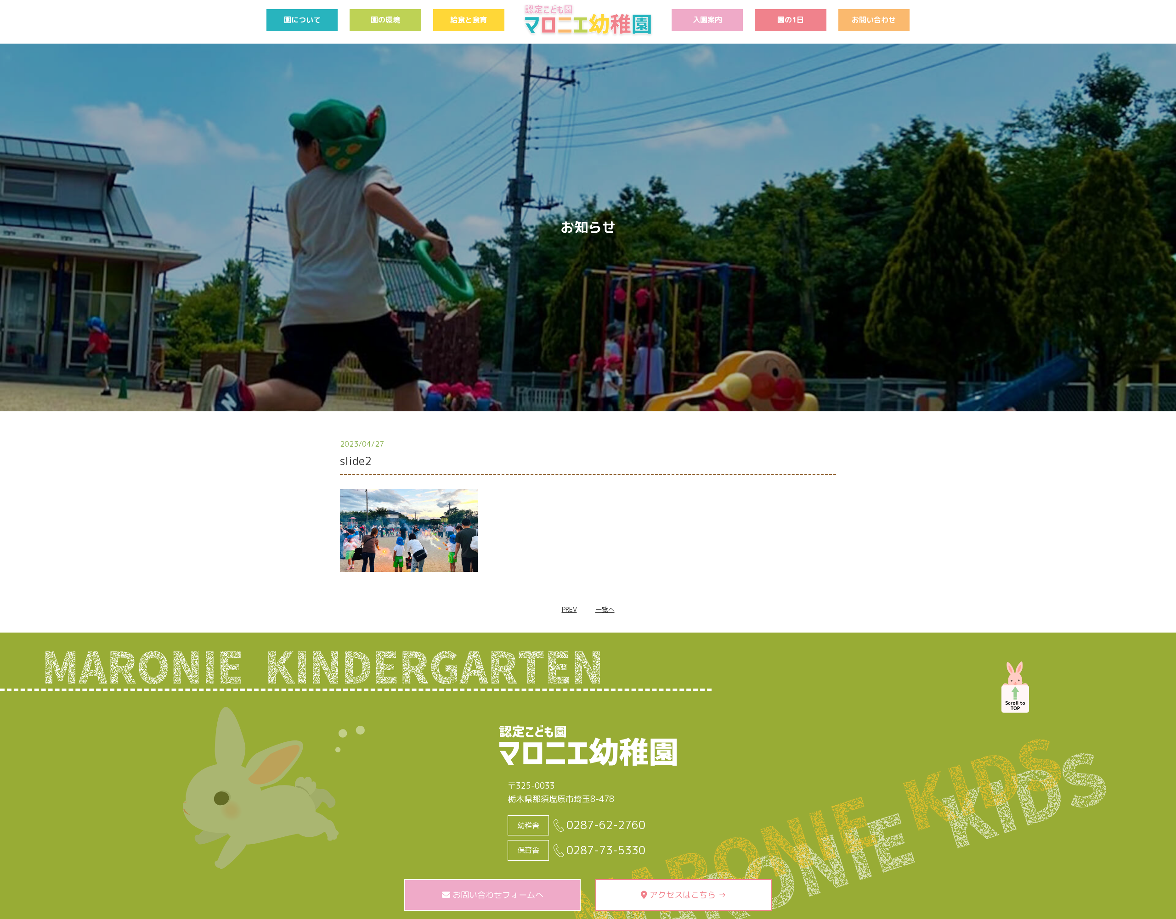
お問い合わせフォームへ (496, 895)
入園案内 (707, 20)
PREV (569, 609)
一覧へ (605, 609)
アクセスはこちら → (686, 895)
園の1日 (790, 20)
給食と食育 (468, 20)
